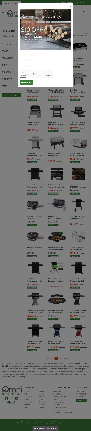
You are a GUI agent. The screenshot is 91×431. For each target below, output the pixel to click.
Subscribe (26, 82)
